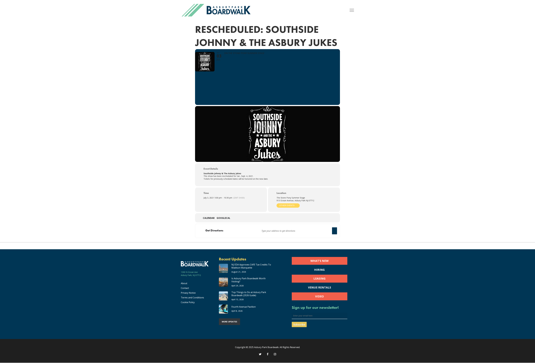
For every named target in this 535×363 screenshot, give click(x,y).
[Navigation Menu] (352, 10)
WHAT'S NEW (319, 261)
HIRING (319, 270)
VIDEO (319, 296)
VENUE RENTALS (319, 287)
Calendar (209, 218)
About (184, 283)
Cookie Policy (188, 302)
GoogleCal (223, 218)
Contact (185, 288)
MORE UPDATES (229, 321)
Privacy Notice (188, 292)
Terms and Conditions (192, 297)
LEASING (319, 278)
